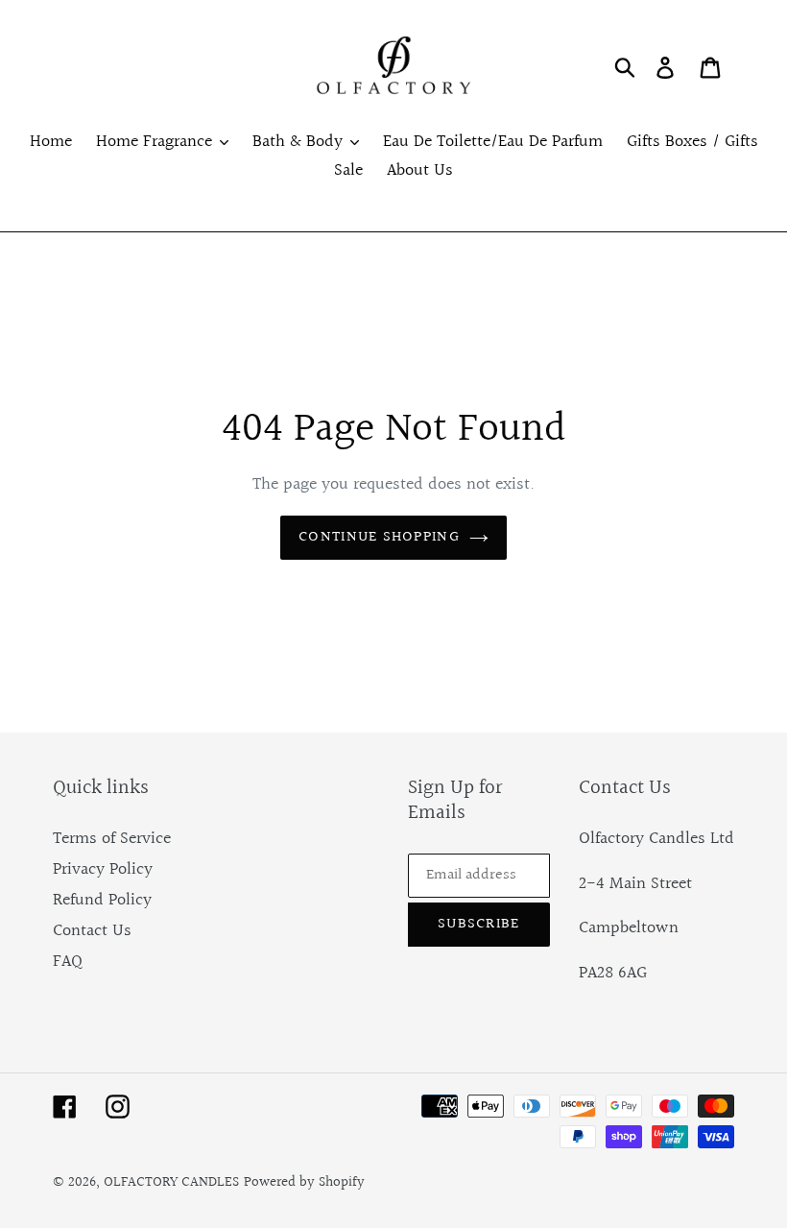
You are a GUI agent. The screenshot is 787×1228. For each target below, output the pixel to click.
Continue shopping (379, 537)
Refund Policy (102, 900)
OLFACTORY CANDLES (171, 1182)
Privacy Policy (103, 869)
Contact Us (92, 931)
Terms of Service (112, 839)
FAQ (68, 961)
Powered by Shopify (304, 1182)
